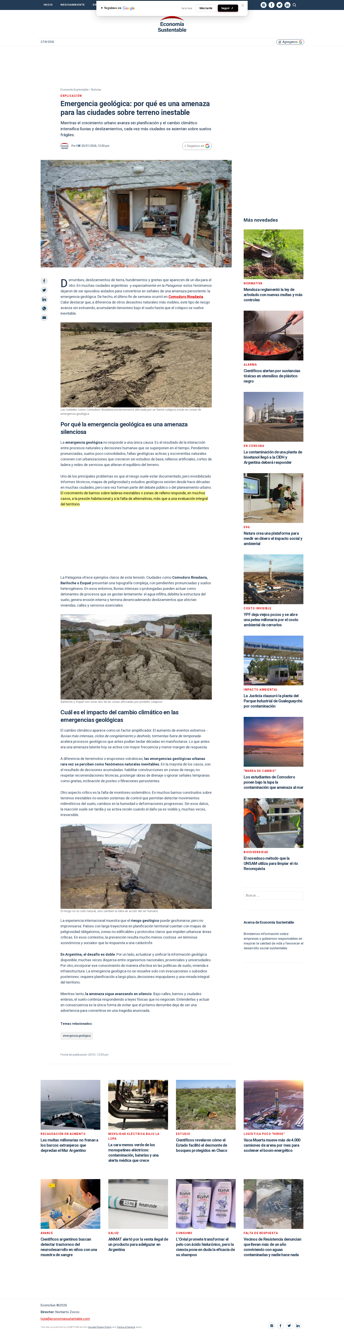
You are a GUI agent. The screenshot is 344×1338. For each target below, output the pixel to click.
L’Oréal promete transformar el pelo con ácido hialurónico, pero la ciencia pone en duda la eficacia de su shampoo (205, 1247)
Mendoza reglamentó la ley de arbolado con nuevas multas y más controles (273, 295)
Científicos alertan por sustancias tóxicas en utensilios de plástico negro (272, 376)
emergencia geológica (77, 1036)
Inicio (48, 5)
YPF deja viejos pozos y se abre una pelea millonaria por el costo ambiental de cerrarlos (271, 620)
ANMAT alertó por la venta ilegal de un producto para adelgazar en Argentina (138, 1244)
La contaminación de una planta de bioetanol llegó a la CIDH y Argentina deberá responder (273, 457)
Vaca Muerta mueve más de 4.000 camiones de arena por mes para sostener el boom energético (272, 1145)
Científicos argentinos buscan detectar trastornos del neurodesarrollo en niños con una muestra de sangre (69, 1247)
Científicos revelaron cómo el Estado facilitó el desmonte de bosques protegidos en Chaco (201, 1145)
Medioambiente (73, 5)
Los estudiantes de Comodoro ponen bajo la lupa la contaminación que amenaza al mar (273, 782)
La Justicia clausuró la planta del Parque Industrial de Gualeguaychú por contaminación (273, 701)
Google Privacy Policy (99, 1327)
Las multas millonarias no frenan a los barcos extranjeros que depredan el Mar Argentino (69, 1145)
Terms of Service (126, 1327)
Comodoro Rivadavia (185, 297)
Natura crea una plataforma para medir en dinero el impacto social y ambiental (273, 539)
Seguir (227, 8)
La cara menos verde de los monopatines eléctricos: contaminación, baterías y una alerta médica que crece (133, 1152)
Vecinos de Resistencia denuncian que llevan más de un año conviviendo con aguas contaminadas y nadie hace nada (272, 1247)
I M (78, 146)
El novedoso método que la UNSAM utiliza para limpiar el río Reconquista (271, 863)
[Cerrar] (242, 5)
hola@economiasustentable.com (65, 1318)
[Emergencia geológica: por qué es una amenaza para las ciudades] (172, 24)
